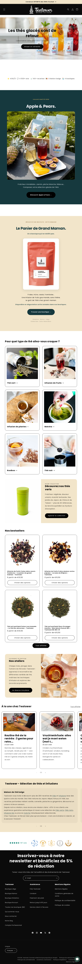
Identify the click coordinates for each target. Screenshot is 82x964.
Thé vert (11, 383)
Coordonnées (72, 959)
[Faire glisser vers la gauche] (36, 772)
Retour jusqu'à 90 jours (38, 903)
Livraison (33, 893)
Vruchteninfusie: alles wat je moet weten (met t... (57, 738)
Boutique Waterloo (12, 898)
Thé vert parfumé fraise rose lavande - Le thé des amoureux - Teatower (21, 627)
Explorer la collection (56, 516)
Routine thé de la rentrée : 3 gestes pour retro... (19, 738)
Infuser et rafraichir (32, 47)
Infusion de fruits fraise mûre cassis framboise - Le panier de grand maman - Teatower (21, 573)
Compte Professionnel (13, 925)
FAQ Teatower (35, 889)
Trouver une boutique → (41, 312)
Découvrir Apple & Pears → (41, 195)
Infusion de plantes (16, 426)
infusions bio (9, 813)
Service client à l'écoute (39, 907)
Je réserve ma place (20, 690)
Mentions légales (61, 889)
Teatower (26, 957)
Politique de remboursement (68, 957)
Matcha (48, 426)
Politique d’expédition (60, 959)
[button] (4, 9)
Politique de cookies (62, 905)
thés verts (59, 810)
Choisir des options (22, 582)
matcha (27, 813)
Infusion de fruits (53, 383)
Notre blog (9, 921)
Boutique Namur (11, 893)
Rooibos (11, 470)
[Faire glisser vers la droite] (45, 772)
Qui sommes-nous (12, 912)
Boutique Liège (10, 889)
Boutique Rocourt (11, 903)
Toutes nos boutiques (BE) (15, 907)
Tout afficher (41, 645)
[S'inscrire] (56, 878)
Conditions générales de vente (64, 894)
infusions (62, 796)
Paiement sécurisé (37, 898)
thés (54, 796)
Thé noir (48, 470)
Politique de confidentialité (65, 901)
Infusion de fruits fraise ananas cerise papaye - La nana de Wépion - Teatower (59, 573)
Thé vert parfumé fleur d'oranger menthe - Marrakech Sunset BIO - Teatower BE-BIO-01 (57, 628)
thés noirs (69, 810)
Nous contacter (11, 916)
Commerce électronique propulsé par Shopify (43, 957)
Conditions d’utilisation (44, 959)
